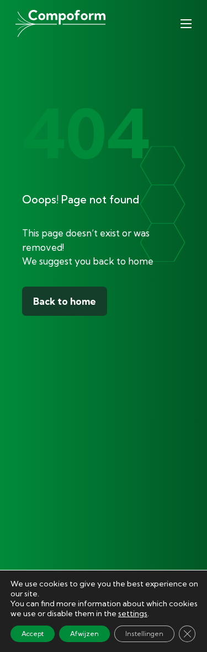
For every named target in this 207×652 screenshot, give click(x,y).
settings (132, 613)
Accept (33, 633)
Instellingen (144, 633)
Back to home (64, 301)
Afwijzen (84, 633)
